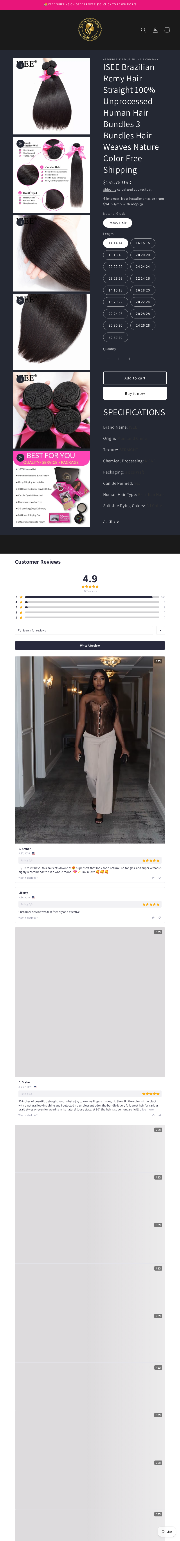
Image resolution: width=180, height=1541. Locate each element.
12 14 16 (143, 278)
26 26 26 (116, 278)
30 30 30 (116, 325)
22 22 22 (116, 266)
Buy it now (135, 393)
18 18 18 (116, 254)
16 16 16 (143, 243)
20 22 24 (143, 301)
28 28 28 (143, 313)
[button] (11, 30)
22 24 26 (116, 313)
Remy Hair (118, 222)
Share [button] (114, 521)
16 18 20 (143, 290)
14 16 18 (116, 290)
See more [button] (147, 1109)
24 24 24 (143, 266)
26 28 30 (116, 337)
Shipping (109, 189)
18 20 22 (116, 301)
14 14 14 (116, 243)
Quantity (109, 349)
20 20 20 (143, 254)
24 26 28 (143, 325)
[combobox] (160, 630)
